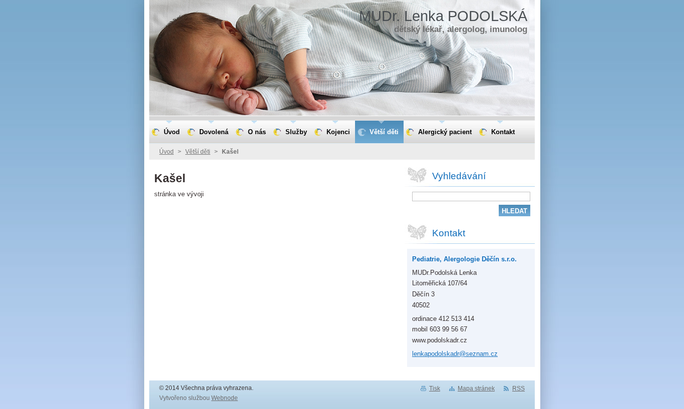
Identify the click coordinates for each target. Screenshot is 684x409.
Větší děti (197, 152)
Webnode (224, 398)
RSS (518, 388)
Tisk (434, 388)
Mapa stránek (476, 388)
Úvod (166, 152)
